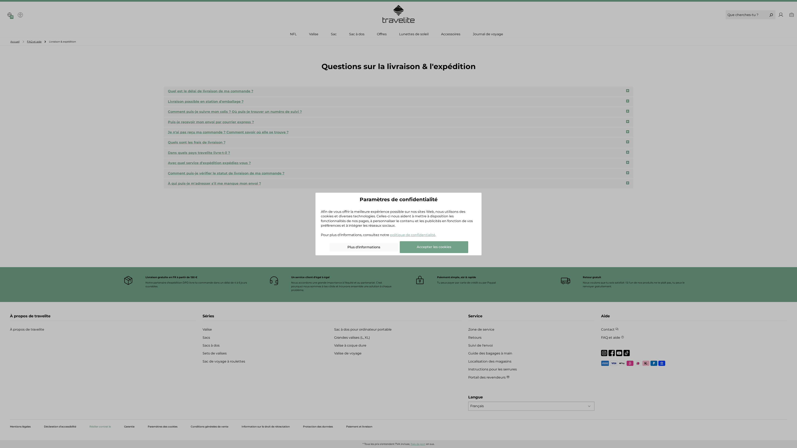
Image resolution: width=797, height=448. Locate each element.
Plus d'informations (363, 247)
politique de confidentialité (412, 235)
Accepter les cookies (434, 247)
